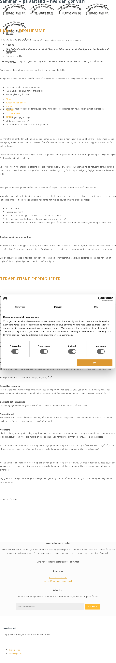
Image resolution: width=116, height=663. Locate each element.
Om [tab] (96, 307)
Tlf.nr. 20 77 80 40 (58, 577)
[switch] (44, 351)
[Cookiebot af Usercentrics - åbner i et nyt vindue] (100, 298)
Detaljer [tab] (58, 307)
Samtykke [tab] (20, 307)
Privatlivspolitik (15, 653)
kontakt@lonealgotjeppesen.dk (58, 581)
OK (94, 363)
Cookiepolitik (14, 649)
